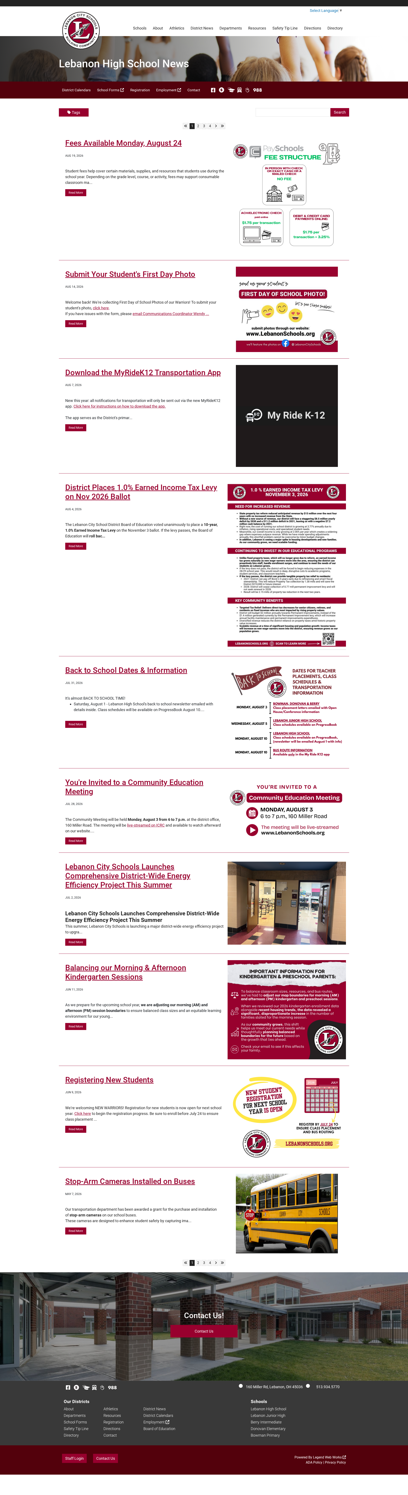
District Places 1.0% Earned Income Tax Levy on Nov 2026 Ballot (141, 492)
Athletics (176, 28)
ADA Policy (314, 1462)
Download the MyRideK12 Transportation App (143, 372)
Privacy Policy (335, 1462)
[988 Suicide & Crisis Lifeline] (257, 90)
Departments (231, 28)
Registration (140, 90)
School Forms (108, 90)
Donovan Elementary (268, 1428)
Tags (76, 112)
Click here (82, 1113)
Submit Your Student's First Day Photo (130, 274)
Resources (257, 28)
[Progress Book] (231, 90)
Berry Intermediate (266, 1422)
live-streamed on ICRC (146, 825)
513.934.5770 (328, 1387)
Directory (335, 28)
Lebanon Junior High (268, 1415)
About (158, 28)
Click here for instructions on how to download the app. (120, 406)
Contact (193, 90)
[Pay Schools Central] (221, 90)
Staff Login (74, 1458)
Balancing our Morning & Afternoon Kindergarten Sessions (125, 972)
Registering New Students (109, 1079)
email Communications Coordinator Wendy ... (171, 313)
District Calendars (76, 90)
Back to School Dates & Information (126, 670)
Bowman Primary (265, 1435)
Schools (139, 28)
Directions (312, 28)
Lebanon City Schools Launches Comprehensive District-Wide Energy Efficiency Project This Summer (127, 875)
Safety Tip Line (285, 28)
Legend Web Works (328, 1457)
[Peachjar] (247, 90)
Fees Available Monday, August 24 (123, 143)
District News (202, 28)
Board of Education (159, 1428)
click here (101, 308)
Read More (76, 192)
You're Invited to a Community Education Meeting (134, 787)
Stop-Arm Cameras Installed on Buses (130, 1181)
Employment (166, 90)
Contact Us (204, 1331)
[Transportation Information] (239, 90)
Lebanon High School (268, 1409)
